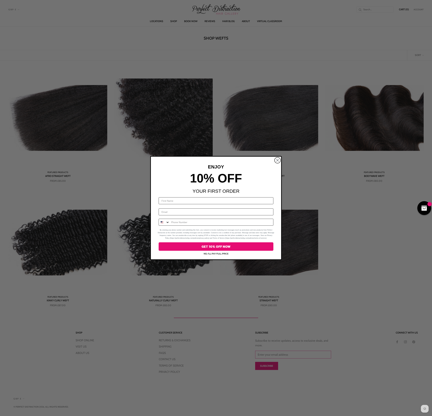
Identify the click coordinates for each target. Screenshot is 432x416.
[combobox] (164, 222)
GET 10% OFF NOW (216, 246)
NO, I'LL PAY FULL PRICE (216, 253)
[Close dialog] (277, 160)
